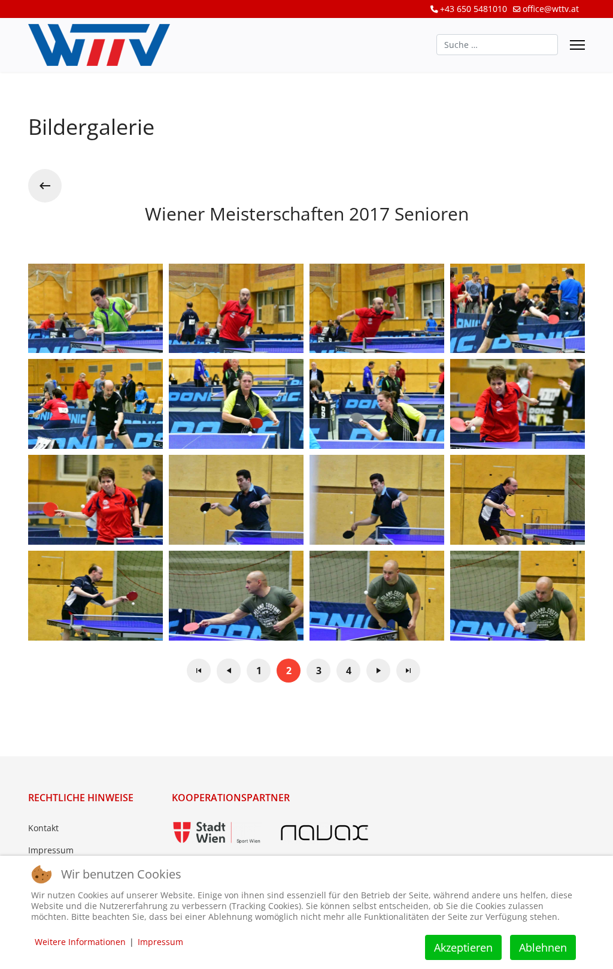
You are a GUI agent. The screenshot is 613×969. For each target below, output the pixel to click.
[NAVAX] (324, 833)
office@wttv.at (551, 8)
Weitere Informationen (80, 941)
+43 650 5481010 (473, 8)
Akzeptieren (463, 947)
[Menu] (577, 45)
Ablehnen (543, 947)
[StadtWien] (217, 833)
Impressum (51, 850)
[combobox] (497, 44)
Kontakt (43, 828)
